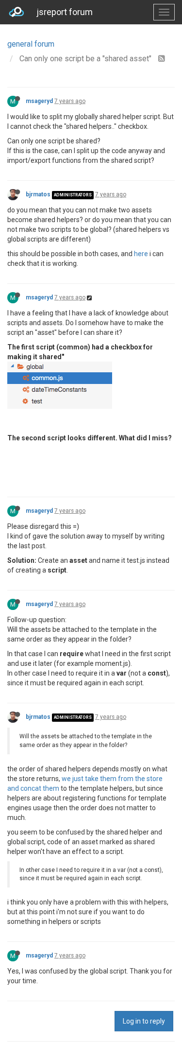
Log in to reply (144, 1021)
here (141, 254)
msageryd (39, 101)
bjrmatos (38, 194)
